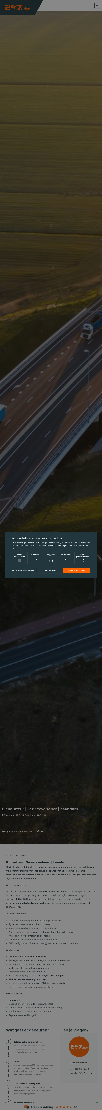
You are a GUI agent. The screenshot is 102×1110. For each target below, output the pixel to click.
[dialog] (51, 555)
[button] (23, 570)
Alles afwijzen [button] (48, 570)
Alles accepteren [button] (76, 570)
